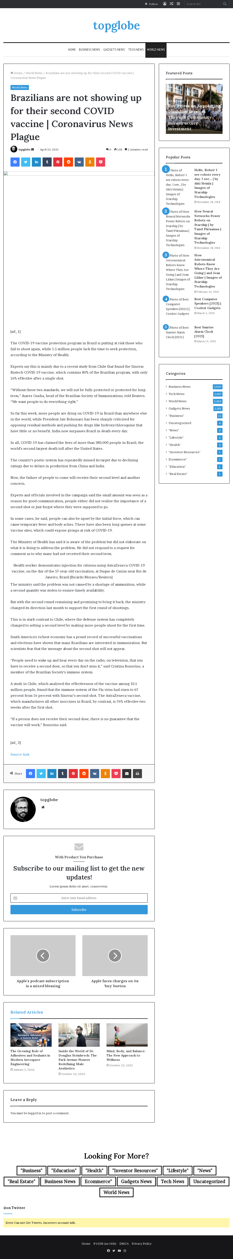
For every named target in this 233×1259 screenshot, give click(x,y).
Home (72, 50)
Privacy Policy (142, 1243)
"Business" (176, 415)
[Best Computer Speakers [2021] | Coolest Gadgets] (178, 309)
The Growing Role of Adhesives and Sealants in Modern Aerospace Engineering (30, 1057)
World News (156, 50)
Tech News (136, 50)
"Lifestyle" (176, 437)
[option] (194, 109)
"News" (174, 430)
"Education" (177, 466)
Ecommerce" (178, 459)
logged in (34, 1113)
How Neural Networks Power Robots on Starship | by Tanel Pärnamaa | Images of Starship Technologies (207, 227)
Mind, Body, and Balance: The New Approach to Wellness (125, 1055)
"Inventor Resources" (184, 452)
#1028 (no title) (104, 1243)
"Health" (175, 445)
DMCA (124, 1243)
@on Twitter (14, 1208)
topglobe (24, 149)
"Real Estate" (178, 474)
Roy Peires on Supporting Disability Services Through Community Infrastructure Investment (194, 117)
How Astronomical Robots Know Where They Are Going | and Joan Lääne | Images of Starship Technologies (208, 270)
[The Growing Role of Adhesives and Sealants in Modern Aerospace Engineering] (31, 1035)
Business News (89, 50)
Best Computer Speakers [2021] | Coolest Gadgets (207, 303)
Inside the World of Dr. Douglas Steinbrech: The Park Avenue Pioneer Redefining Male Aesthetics (77, 1059)
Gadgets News (114, 50)
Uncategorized (180, 423)
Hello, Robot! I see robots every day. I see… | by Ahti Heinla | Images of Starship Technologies (207, 183)
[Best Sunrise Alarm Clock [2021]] (178, 337)
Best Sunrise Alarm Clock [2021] (204, 331)
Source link (19, 754)
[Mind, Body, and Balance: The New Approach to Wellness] (127, 1035)
